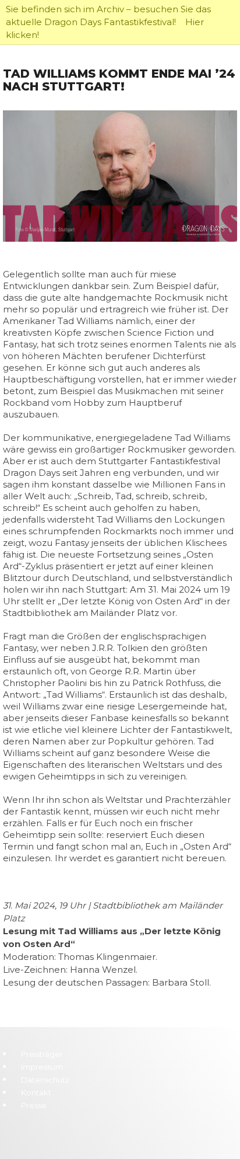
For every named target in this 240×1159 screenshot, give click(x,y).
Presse (34, 1105)
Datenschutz (45, 1079)
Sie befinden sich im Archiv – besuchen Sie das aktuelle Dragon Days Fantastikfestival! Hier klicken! (108, 22)
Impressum (42, 1066)
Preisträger (42, 1054)
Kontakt (36, 1092)
